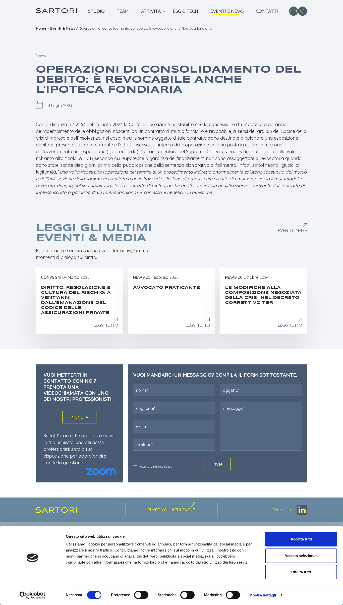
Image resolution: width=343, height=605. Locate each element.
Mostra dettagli (262, 595)
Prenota (79, 417)
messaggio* (234, 408)
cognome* (145, 408)
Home (41, 28)
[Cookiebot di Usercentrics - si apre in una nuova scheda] (32, 595)
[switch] (141, 595)
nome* (142, 390)
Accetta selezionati (301, 556)
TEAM (123, 11)
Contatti (267, 11)
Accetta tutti (301, 539)
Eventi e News (227, 11)
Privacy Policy (162, 466)
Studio (96, 11)
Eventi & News (62, 28)
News (41, 55)
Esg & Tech (185, 11)
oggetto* (231, 390)
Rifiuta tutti (301, 572)
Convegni (51, 277)
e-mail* (142, 426)
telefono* (144, 444)
